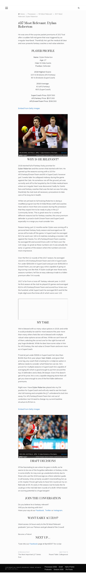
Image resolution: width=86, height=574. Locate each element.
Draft (61, 567)
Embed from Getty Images (29, 108)
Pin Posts (69, 569)
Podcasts (48, 569)
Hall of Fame (69, 567)
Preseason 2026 (51, 567)
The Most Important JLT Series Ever (29, 555)
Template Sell (12, 569)
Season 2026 (58, 569)
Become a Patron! (25, 534)
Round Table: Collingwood (58, 554)
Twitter (48, 510)
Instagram (58, 510)
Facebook (40, 510)
